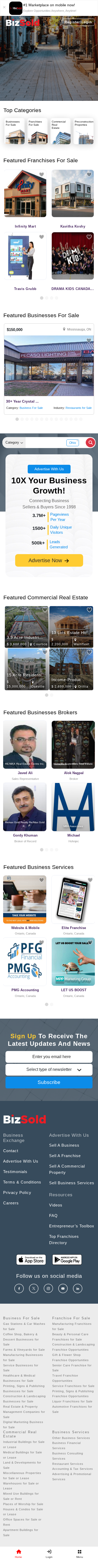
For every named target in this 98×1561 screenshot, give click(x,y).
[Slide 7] (46, 419)
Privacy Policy (17, 1192)
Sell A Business (64, 1145)
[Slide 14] (81, 419)
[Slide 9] (56, 419)
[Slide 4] (56, 298)
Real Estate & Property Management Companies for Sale (24, 1412)
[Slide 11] (66, 419)
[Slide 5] (36, 419)
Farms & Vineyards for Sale (24, 1349)
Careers (11, 1203)
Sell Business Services (71, 1183)
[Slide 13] (76, 419)
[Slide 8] (51, 419)
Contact (10, 1150)
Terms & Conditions (22, 1182)
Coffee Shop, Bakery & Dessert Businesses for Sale (21, 1339)
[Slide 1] (41, 298)
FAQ (53, 1215)
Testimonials (15, 1171)
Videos (55, 1205)
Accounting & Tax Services (72, 1468)
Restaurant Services (67, 1463)
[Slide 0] (46, 1004)
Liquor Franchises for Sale (72, 1401)
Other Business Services (71, 1438)
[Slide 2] (46, 298)
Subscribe (49, 1082)
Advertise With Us (49, 469)
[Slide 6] (41, 419)
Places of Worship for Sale (23, 1504)
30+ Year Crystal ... (22, 401)
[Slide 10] (61, 419)
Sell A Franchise (65, 1155)
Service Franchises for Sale (73, 1386)
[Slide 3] (51, 298)
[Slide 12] (71, 419)
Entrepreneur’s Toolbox (71, 1226)
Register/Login (78, 22)
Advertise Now (46, 560)
